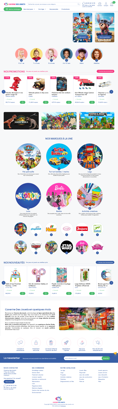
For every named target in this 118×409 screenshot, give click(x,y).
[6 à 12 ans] (66, 54)
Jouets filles (83, 370)
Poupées (63, 375)
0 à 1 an (21, 63)
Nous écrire (9, 381)
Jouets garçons (103, 370)
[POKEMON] (51, 246)
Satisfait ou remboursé (39, 379)
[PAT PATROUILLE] (20, 246)
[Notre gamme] (104, 27)
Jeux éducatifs (102, 375)
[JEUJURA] (82, 228)
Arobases (63, 406)
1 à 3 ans (36, 63)
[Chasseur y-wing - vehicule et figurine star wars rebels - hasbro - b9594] (108, 84)
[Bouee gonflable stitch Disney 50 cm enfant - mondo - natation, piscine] (108, 275)
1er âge (62, 370)
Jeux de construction (85, 377)
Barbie (59, 211)
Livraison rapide (37, 377)
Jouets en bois (102, 372)
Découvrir (22, 120)
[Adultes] (96, 54)
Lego (90, 172)
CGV (33, 383)
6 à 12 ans (66, 63)
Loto (28, 211)
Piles (99, 381)
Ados (82, 63)
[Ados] (81, 54)
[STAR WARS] (66, 246)
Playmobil (82, 372)
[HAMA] (51, 228)
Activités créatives (90, 211)
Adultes (96, 63)
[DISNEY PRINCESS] (97, 246)
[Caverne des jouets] (14, 4)
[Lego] (90, 156)
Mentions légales (37, 388)
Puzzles (81, 379)
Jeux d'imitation (103, 377)
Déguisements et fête (67, 381)
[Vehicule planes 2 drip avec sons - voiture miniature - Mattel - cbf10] (38, 84)
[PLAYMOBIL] (36, 228)
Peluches (63, 379)
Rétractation (36, 381)
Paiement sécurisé (37, 375)
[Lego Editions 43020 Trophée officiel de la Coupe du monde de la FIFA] (85, 275)
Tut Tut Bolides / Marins (59, 172)
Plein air (81, 381)
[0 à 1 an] (21, 54)
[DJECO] (97, 228)
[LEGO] (20, 228)
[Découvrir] (82, 27)
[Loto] (28, 196)
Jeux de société (84, 375)
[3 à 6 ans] (51, 54)
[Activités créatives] (90, 196)
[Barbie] (59, 196)
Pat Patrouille (28, 172)
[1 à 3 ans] (36, 54)
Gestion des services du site (40, 390)
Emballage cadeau (37, 370)
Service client (36, 372)
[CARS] (36, 246)
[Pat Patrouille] (28, 156)
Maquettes (101, 379)
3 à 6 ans (51, 63)
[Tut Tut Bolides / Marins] (59, 156)
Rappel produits (37, 386)
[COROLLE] (66, 228)
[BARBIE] (82, 246)
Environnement (36, 392)
